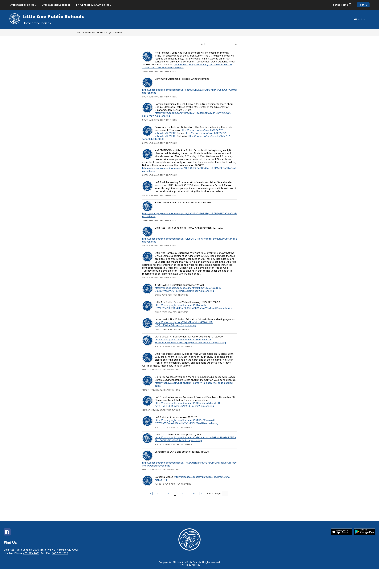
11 (175, 493)
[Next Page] (201, 493)
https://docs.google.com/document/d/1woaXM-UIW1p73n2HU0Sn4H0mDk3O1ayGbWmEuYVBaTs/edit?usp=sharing (193, 307)
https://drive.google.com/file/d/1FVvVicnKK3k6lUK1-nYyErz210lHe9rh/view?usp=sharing (184, 324)
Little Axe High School (22, 5)
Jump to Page (213, 493)
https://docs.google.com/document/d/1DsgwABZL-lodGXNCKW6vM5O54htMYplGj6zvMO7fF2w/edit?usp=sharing (190, 341)
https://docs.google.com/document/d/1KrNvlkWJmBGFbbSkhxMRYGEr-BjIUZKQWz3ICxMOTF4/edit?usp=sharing (195, 439)
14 (194, 493)
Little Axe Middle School (56, 5)
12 (181, 493)
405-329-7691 (31, 553)
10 (169, 493)
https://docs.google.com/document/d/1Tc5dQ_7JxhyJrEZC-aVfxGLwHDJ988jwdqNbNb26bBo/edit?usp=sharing (188, 404)
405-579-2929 (60, 553)
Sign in (363, 5)
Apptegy (196, 565)
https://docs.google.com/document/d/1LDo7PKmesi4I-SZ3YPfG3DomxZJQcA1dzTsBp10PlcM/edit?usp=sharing (186, 422)
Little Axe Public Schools (92, 32)
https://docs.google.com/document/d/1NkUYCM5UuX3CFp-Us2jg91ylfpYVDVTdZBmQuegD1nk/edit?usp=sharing (188, 289)
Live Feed (118, 32)
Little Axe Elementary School (93, 5)
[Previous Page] (150, 493)
